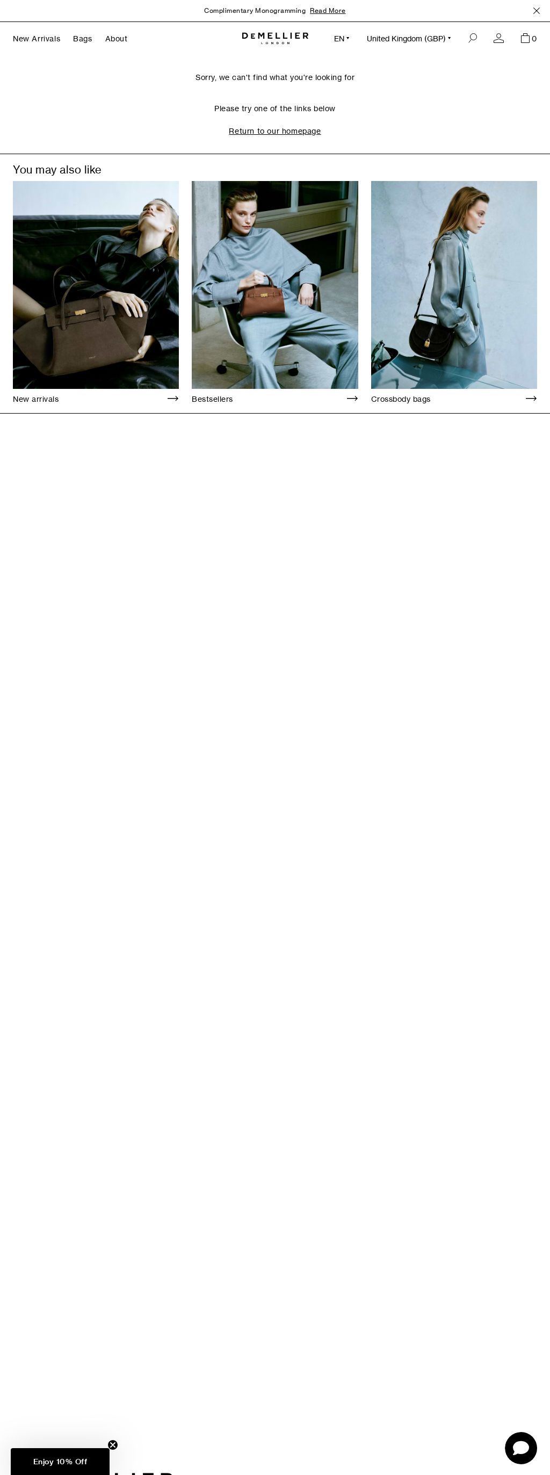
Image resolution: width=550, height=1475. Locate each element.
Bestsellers (212, 398)
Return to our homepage (275, 130)
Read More (328, 10)
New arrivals (36, 398)
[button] (60, 1461)
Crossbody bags (401, 398)
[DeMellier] (275, 38)
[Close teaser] (112, 1445)
